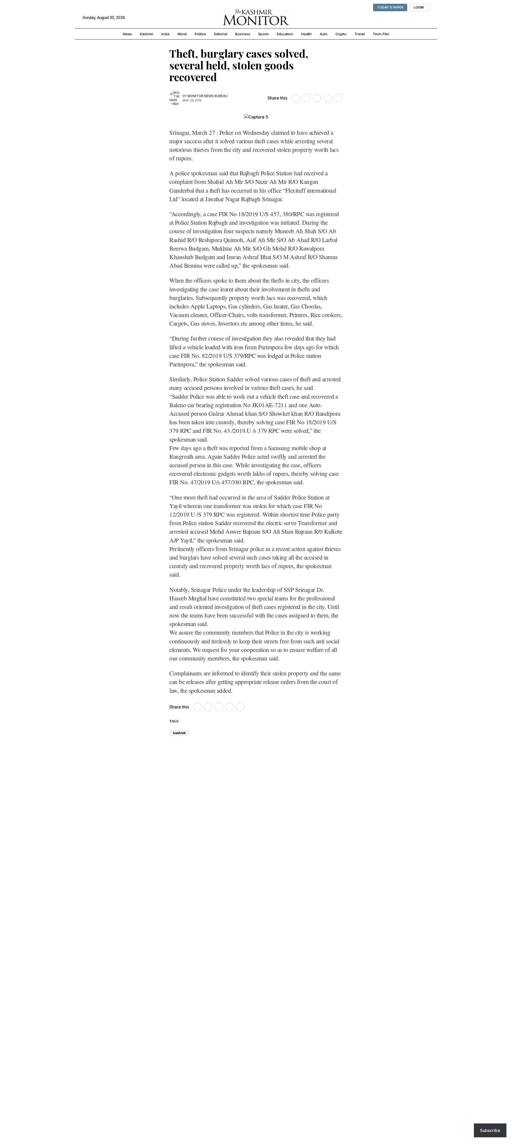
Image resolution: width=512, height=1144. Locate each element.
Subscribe (490, 1130)
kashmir (179, 733)
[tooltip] (295, 98)
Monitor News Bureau (207, 96)
